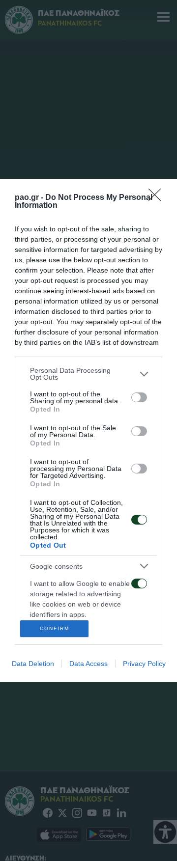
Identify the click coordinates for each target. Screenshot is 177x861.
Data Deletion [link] (33, 663)
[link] (157, 198)
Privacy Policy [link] (144, 663)
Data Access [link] (88, 663)
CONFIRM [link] (54, 628)
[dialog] (88, 430)
